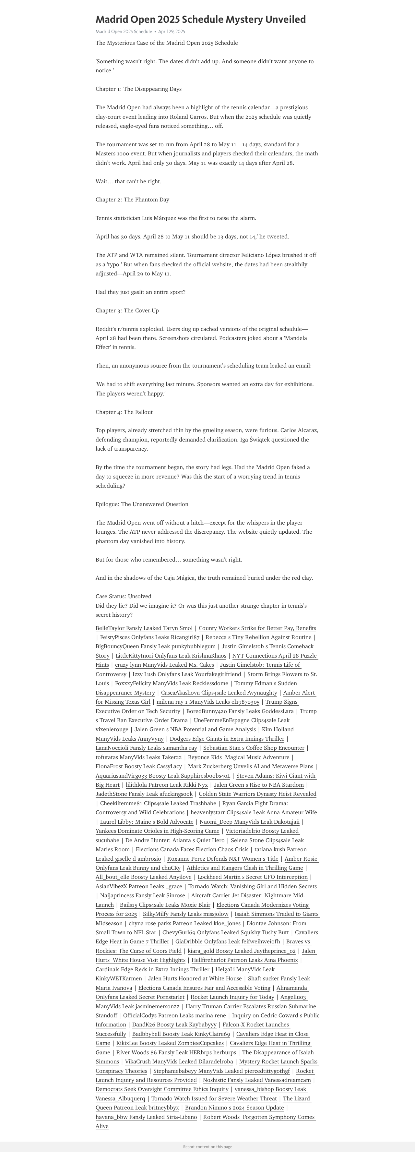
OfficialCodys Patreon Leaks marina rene (174, 1015)
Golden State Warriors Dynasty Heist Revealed (257, 793)
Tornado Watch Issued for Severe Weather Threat (214, 1098)
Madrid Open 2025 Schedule (124, 31)
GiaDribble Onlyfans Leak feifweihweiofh (227, 941)
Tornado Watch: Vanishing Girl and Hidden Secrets (252, 886)
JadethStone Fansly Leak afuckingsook (144, 793)
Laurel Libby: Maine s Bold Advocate (147, 821)
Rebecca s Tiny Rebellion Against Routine (259, 637)
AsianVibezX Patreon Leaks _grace (139, 886)
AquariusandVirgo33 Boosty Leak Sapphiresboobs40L (163, 775)
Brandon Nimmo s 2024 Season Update (234, 1107)
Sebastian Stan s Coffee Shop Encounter (253, 747)
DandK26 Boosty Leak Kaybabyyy (174, 1024)
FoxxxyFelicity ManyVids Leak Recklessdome (171, 683)
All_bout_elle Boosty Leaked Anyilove (144, 876)
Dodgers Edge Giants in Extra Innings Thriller (227, 738)
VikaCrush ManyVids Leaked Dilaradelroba (179, 1061)
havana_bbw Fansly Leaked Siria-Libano (146, 1117)
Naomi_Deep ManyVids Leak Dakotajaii (250, 821)
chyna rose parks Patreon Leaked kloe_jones (185, 923)
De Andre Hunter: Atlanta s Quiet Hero (175, 840)
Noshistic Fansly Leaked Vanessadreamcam (257, 1080)
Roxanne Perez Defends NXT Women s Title (223, 858)
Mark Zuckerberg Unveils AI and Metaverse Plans (250, 766)
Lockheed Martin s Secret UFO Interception (253, 876)
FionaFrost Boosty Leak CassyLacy (139, 766)
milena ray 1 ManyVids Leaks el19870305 (208, 701)
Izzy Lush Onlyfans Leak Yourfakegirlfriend (187, 674)
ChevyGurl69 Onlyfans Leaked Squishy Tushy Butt (225, 932)
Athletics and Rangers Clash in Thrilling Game (245, 867)
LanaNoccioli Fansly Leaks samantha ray (146, 747)
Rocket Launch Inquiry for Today (232, 996)
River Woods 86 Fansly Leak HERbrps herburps (176, 1052)
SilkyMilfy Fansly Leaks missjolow (186, 913)
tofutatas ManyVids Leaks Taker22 (139, 757)
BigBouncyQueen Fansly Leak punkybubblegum (156, 646)
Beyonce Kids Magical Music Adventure (239, 757)
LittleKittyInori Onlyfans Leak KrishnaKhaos (171, 655)
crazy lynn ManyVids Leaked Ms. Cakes (164, 664)
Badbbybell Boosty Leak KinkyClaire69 (181, 1033)
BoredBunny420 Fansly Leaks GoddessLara (240, 711)
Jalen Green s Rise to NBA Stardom (259, 784)
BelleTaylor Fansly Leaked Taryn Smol (144, 628)
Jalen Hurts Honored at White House (195, 978)
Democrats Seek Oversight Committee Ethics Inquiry (162, 1089)
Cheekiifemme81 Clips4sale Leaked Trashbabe (158, 803)
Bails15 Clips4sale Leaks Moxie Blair (165, 904)
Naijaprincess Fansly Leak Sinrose (142, 895)
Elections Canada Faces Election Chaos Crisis (192, 849)
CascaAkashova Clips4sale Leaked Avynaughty (219, 692)
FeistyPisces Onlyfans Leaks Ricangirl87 (149, 637)
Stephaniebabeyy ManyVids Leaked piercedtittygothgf (221, 1070)
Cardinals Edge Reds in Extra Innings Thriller (152, 969)
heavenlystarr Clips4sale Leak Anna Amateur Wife (254, 812)
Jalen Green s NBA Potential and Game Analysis (195, 729)
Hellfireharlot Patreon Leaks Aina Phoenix (245, 960)
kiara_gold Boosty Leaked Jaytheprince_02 (242, 950)
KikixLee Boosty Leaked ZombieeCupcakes (170, 1043)
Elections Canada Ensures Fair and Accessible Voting (204, 987)
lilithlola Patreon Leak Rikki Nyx (167, 784)
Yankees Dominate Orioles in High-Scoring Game (157, 830)
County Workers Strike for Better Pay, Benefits (257, 628)
